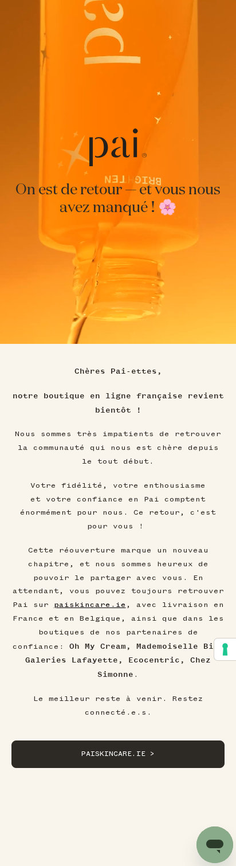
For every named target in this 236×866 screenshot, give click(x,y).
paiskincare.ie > (118, 754)
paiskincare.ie (90, 605)
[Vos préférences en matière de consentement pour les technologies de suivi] (225, 649)
